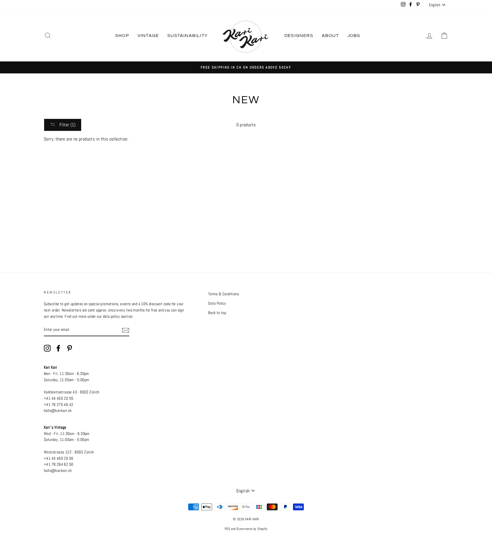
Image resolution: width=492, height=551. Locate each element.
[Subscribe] (125, 330)
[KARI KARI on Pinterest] (69, 348)
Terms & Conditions (223, 294)
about (330, 35)
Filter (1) (66, 125)
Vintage (148, 35)
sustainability (187, 35)
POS (227, 529)
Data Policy (217, 303)
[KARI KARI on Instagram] (47, 348)
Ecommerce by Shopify (252, 529)
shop (122, 35)
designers (298, 35)
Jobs (353, 35)
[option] (246, 67)
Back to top (217, 312)
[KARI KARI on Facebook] (58, 348)
